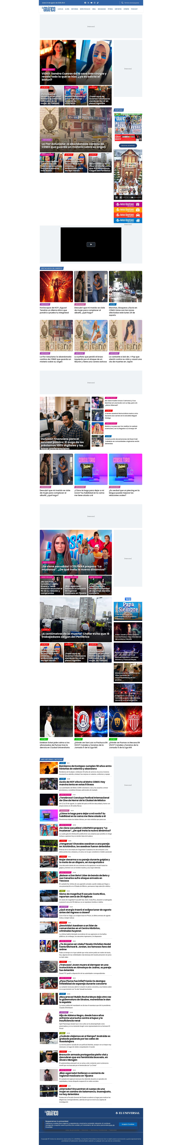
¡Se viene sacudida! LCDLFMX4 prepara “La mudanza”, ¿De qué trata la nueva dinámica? (74, 568)
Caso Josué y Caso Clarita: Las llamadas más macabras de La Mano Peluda (128, 636)
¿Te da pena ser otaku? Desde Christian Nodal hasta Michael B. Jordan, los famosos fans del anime (85, 947)
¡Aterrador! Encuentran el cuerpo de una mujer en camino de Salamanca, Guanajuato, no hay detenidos (85, 1091)
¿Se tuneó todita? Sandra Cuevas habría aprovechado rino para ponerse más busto (51, 166)
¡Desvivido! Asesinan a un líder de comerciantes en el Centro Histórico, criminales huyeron (79, 928)
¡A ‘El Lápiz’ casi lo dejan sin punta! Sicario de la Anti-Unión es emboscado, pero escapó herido (74, 165)
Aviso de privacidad (72, 1130)
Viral (62, 891)
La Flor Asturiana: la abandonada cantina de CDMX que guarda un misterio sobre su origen (74, 145)
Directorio (85, 1130)
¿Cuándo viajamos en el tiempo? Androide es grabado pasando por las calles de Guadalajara (84, 1039)
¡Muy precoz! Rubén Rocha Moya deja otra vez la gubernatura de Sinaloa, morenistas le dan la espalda (85, 999)
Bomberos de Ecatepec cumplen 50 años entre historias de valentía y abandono (85, 767)
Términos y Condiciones (99, 1130)
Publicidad (112, 1130)
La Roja (45, 87)
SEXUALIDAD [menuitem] (102, 9)
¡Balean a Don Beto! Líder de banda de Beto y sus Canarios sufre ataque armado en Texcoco (84, 878)
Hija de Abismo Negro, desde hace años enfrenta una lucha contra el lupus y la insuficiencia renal (81, 1018)
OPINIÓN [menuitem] (126, 9)
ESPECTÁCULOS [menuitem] (85, 9)
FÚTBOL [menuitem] (110, 9)
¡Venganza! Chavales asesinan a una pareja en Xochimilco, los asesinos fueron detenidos (84, 845)
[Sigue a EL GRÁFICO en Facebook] (89, 1136)
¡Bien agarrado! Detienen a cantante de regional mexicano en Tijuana (75, 589)
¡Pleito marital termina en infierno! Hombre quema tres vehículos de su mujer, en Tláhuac (51, 99)
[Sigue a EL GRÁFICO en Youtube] (93, 1136)
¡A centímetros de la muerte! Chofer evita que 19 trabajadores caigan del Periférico (100, 167)
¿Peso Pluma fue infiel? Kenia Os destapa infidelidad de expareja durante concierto (99, 588)
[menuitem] (85, 3)
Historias (47, 140)
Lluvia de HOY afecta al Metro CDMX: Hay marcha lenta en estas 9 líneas (82, 783)
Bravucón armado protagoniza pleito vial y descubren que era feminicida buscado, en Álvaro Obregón (83, 1057)
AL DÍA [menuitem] (67, 9)
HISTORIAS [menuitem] (74, 9)
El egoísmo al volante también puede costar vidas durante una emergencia (127, 698)
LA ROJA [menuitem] (60, 9)
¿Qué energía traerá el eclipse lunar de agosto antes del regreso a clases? (85, 911)
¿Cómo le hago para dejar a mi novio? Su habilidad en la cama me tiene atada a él (82, 815)
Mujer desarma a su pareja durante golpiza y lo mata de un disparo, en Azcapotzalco (84, 861)
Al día (63, 763)
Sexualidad (64, 810)
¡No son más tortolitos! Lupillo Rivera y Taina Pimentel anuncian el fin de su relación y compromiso (51, 587)
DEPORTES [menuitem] (118, 9)
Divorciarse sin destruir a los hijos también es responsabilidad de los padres (127, 676)
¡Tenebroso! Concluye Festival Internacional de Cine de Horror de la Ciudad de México (84, 799)
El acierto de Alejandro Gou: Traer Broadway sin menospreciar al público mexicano (127, 615)
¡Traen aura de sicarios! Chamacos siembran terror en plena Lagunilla (99, 100)
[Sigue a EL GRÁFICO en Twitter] (90, 1136)
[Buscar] (122, 3)
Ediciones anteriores (128, 145)
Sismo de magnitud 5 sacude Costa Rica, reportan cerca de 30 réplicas (82, 895)
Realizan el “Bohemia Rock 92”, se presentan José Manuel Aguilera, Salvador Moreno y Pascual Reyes (126, 656)
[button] (116, 197)
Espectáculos (48, 69)
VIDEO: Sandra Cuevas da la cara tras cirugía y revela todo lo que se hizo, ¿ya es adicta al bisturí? (74, 77)
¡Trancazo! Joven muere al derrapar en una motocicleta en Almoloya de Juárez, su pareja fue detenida (85, 967)
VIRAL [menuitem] (94, 9)
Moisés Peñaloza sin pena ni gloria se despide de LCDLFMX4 (75, 100)
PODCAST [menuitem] (134, 9)
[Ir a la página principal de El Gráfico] (48, 9)
